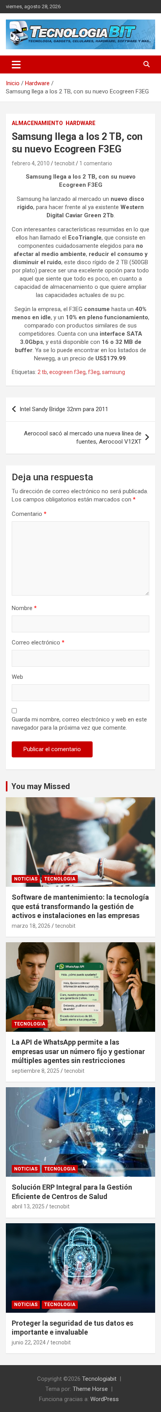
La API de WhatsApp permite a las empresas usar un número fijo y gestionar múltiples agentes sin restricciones (78, 1051)
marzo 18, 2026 (31, 926)
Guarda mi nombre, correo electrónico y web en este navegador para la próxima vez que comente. (79, 723)
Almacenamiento (37, 123)
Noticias (26, 879)
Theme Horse (90, 1388)
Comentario (29, 513)
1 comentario (95, 163)
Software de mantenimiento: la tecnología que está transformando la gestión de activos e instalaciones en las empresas (80, 906)
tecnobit (64, 163)
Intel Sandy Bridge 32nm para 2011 (64, 409)
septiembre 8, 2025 (35, 1071)
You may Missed (40, 786)
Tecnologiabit (99, 1378)
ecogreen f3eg (67, 372)
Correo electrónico (38, 642)
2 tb (42, 372)
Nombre (24, 608)
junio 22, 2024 (29, 1342)
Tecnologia (59, 879)
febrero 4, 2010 (31, 163)
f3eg (94, 372)
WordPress (104, 1399)
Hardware (80, 123)
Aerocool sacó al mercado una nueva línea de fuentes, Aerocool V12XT (82, 437)
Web (17, 676)
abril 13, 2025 (28, 1206)
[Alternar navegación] (16, 64)
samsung (113, 372)
